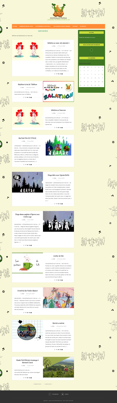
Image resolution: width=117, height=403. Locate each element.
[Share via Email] (62, 74)
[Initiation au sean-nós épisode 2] (27, 50)
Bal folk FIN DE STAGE (27, 138)
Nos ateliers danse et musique (61, 26)
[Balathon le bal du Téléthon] (58, 91)
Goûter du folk (58, 256)
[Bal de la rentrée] (27, 330)
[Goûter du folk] (27, 263)
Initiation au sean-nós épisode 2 (58, 43)
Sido (54, 46)
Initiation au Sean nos (58, 110)
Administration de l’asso (26, 26)
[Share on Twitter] (58, 74)
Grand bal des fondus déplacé (27, 291)
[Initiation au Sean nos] (27, 117)
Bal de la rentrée (58, 323)
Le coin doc (83, 26)
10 (102, 74)
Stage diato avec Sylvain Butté (58, 175)
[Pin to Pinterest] (60, 74)
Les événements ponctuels (42, 26)
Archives (75, 26)
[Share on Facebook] (56, 74)
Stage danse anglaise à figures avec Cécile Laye (27, 215)
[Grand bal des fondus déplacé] (58, 297)
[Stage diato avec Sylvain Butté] (27, 182)
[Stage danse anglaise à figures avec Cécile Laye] (58, 221)
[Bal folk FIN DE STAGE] (58, 145)
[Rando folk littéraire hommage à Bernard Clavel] (58, 367)
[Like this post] (54, 74)
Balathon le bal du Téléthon (27, 84)
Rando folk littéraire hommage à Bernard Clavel (27, 361)
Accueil (15, 26)
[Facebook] (91, 50)
